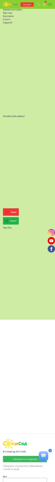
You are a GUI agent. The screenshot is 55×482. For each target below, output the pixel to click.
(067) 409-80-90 (39, 4)
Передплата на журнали (25, 459)
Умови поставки (12, 9)
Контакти (8, 16)
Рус (9, 227)
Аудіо (14, 212)
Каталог (27, 4)
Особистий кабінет (14, 116)
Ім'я (5, 476)
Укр (5, 227)
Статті (6, 19)
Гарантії (7, 22)
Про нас (7, 12)
